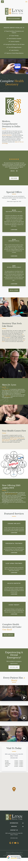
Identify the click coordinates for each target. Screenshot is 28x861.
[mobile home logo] (14, 11)
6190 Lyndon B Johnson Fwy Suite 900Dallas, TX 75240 (14, 834)
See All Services (8, 635)
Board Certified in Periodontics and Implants (15, 31)
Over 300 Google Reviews (14, 47)
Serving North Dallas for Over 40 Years (14, 44)
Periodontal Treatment (14, 543)
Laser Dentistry (15, 50)
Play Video (14, 67)
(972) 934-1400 (14, 667)
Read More (14, 178)
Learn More (14, 229)
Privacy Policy (19, 852)
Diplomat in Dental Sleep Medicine (14, 53)
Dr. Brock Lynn (5, 389)
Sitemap (20, 854)
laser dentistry (6, 440)
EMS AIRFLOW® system (11, 494)
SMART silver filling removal (17, 438)
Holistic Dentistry (14, 583)
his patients (7, 396)
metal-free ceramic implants (9, 439)
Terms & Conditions (10, 852)
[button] (14, 789)
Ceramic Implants (14, 41)
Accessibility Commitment (11, 854)
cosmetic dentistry (7, 135)
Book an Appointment (14, 18)
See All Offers (14, 290)
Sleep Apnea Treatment (14, 563)
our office (7, 337)
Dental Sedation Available (14, 38)
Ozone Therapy (15, 35)
